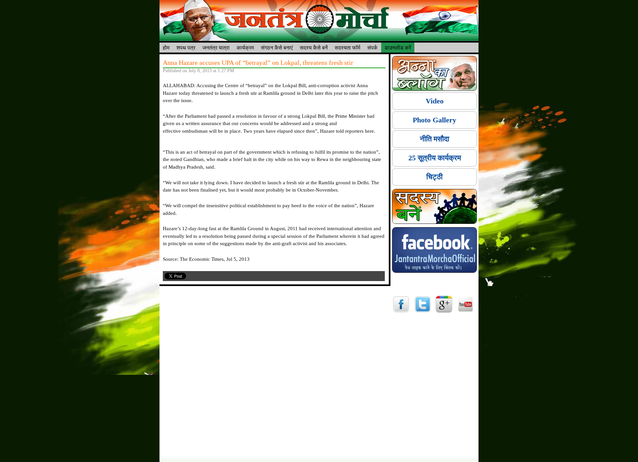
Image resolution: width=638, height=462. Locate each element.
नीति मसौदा (434, 139)
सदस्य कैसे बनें (314, 47)
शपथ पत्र (185, 47)
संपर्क (372, 47)
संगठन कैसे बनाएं (277, 47)
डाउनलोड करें (397, 47)
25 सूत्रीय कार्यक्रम (434, 158)
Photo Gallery (434, 120)
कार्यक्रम (245, 47)
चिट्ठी (434, 177)
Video (435, 101)
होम (166, 47)
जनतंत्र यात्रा (216, 47)
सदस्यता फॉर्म (347, 47)
